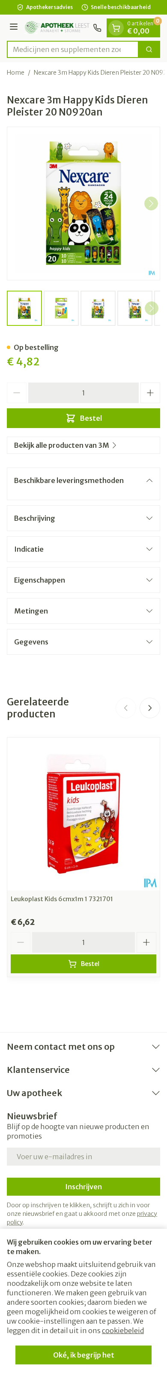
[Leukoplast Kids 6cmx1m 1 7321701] (83, 814)
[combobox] (73, 49)
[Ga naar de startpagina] (56, 27)
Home (15, 72)
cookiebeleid (123, 1330)
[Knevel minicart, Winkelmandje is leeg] (116, 28)
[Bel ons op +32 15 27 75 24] (97, 28)
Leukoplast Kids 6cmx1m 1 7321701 (62, 899)
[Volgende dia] (150, 708)
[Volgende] (151, 203)
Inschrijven (83, 1186)
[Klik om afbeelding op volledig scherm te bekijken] (83, 203)
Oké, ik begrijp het (83, 1355)
